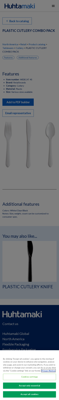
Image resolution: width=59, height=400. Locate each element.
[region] (29, 375)
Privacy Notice (48, 370)
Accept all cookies (29, 394)
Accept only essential (29, 385)
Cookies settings (29, 377)
